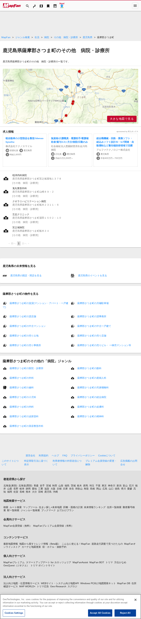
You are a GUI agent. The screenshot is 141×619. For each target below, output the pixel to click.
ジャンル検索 (22, 37)
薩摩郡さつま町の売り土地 (24, 335)
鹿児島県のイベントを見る (92, 275)
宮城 (48, 485)
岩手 (42, 485)
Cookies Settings (14, 613)
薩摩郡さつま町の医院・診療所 (26, 368)
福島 (67, 485)
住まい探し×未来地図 (50, 507)
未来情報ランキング (95, 507)
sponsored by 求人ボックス (127, 131)
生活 (37, 37)
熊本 (28, 491)
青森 (36, 485)
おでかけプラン (65, 510)
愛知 (34, 488)
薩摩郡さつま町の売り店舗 (91, 335)
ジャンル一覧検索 (30, 510)
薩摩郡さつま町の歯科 (22, 387)
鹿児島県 (87, 37)
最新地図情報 (10, 543)
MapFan (5, 37)
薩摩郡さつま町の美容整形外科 (26, 426)
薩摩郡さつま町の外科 (22, 377)
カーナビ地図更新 (31, 546)
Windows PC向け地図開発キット (98, 583)
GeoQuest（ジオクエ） (16, 565)
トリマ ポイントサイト (42, 565)
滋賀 (46, 488)
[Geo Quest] (61, 5)
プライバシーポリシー (83, 455)
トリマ (109, 562)
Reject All (125, 613)
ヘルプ (55, 455)
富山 (125, 485)
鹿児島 (48, 491)
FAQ (64, 455)
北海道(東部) (10, 485)
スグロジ (72, 586)
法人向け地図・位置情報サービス (21, 583)
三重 (40, 488)
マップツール (30, 507)
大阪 (53, 488)
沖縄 (55, 491)
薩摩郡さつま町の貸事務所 (91, 316)
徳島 (117, 488)
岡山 (98, 488)
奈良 (71, 488)
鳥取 (86, 488)
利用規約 (43, 455)
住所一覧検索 (114, 507)
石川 (131, 485)
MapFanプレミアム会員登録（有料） (53, 525)
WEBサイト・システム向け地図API (60, 583)
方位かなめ (120, 562)
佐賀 (15, 491)
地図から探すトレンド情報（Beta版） (39, 543)
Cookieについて (106, 455)
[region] (70, 96)
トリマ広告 (43, 586)
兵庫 (65, 488)
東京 (104, 485)
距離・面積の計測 (73, 507)
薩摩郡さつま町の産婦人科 (91, 377)
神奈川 (111, 485)
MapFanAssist (80, 562)
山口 (111, 488)
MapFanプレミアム (14, 562)
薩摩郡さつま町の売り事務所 (25, 345)
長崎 (22, 491)
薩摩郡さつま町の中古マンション (28, 326)
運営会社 (30, 455)
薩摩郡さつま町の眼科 (89, 368)
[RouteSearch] (34, 5)
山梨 (9, 488)
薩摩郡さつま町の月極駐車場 (93, 303)
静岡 (28, 488)
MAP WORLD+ (27, 586)
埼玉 (91, 485)
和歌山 (79, 488)
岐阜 (22, 488)
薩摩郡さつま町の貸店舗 (23, 316)
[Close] (135, 600)
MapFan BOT (96, 562)
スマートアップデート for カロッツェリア (48, 562)
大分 (34, 491)
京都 (59, 488)
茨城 (73, 485)
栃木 (79, 485)
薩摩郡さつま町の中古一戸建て (94, 326)
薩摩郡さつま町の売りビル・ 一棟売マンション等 (104, 345)
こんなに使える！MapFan (76, 543)
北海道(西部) (25, 485)
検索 (5, 507)
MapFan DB (123, 583)
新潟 (119, 485)
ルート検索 (16, 507)
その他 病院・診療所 (66, 37)
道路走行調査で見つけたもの (107, 543)
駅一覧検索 (13, 510)
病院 (46, 37)
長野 (15, 488)
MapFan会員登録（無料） (17, 525)
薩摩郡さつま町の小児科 (23, 397)
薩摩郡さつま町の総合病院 (91, 397)
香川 (123, 488)
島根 (92, 488)
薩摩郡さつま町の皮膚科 (90, 406)
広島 (104, 488)
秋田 (54, 485)
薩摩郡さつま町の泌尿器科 (24, 416)
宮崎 (40, 491)
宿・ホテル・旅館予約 (54, 546)
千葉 (98, 485)
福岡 (9, 491)
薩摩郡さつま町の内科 (22, 406)
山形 (60, 485)
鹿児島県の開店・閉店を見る (26, 275)
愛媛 (129, 488)
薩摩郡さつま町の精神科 (90, 416)
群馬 (85, 485)
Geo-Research (58, 586)
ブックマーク (48, 510)
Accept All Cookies (100, 613)
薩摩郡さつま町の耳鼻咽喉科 (93, 387)
